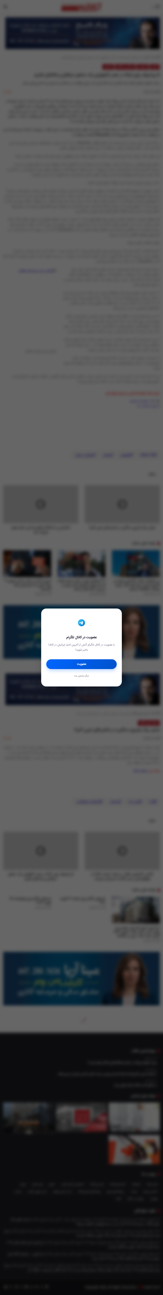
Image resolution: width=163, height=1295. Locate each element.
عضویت (81, 664)
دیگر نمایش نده (81, 676)
